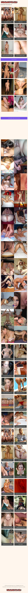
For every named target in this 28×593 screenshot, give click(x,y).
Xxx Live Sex (14, 59)
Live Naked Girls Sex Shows (14, 118)
